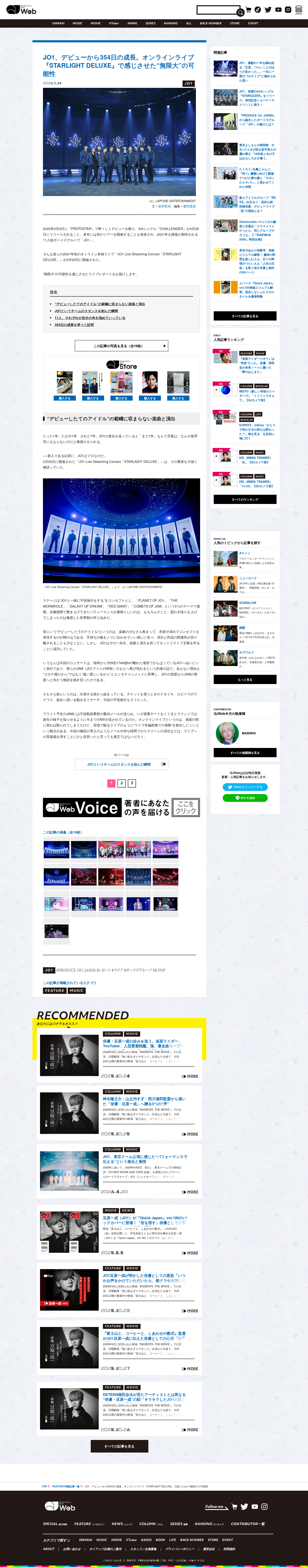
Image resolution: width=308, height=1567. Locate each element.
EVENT (253, 23)
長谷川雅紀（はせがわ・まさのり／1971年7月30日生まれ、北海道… (257, 637)
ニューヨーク (248, 578)
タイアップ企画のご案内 (105, 1549)
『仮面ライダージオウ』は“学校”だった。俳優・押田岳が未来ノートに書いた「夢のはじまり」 (256, 365)
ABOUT (48, 1549)
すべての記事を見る (119, 1446)
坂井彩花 (164, 206)
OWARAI (58, 23)
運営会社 (209, 1549)
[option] (245, 733)
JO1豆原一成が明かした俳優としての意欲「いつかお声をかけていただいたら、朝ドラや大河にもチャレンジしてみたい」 (144, 1278)
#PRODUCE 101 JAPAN (76, 970)
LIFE (172, 1540)
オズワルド (246, 652)
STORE (235, 23)
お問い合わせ (72, 1549)
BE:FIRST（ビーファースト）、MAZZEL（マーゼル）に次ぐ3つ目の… (257, 612)
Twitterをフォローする (248, 787)
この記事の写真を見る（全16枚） (119, 345)
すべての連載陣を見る (245, 752)
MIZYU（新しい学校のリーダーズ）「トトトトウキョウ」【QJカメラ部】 (257, 395)
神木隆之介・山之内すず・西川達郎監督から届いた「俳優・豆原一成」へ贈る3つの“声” (144, 1101)
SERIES (150, 23)
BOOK (160, 1540)
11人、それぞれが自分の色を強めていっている (90, 317)
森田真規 (189, 206)
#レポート (104, 970)
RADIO (146, 1540)
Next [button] (269, 733)
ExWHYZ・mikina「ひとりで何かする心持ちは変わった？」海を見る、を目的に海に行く (257, 431)
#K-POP (159, 970)
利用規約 (229, 1549)
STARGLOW (247, 603)
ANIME (132, 23)
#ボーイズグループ (138, 970)
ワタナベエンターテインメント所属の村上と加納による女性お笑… (256, 563)
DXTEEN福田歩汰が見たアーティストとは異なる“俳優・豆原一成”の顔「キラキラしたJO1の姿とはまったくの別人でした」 (144, 1397)
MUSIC (77, 23)
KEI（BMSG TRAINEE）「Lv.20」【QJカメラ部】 (256, 483)
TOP (44, 1486)
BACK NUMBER (210, 23)
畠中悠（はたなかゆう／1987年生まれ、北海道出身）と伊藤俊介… (257, 662)
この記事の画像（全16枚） (63, 832)
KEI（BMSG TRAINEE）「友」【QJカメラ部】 (255, 460)
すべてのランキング (245, 499)
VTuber (114, 23)
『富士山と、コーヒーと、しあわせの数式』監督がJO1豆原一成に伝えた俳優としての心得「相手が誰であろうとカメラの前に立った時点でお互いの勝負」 (144, 1336)
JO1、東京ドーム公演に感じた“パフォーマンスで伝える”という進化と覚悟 (145, 1159)
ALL (189, 23)
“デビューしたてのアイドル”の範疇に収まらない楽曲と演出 (100, 303)
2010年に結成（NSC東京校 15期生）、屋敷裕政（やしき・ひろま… (256, 588)
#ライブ (117, 970)
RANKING (171, 23)
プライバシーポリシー (179, 1549)
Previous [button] (218, 733)
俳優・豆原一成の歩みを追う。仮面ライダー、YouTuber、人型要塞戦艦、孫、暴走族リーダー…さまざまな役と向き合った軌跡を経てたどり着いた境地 (145, 1044)
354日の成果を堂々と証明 (74, 324)
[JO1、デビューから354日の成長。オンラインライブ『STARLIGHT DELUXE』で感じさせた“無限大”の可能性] (57, 850)
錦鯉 (242, 627)
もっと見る (245, 679)
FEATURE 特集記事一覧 (66, 1486)
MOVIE (96, 23)
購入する (65, 398)
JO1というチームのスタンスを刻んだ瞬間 (86, 310)
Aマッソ (244, 553)
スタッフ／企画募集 (143, 1549)
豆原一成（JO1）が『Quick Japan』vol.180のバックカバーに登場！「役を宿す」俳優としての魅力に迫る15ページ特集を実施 (145, 1220)
